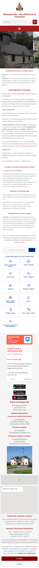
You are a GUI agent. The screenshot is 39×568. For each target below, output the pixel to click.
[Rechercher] (35, 22)
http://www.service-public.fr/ (24, 240)
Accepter (19, 558)
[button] (20, 29)
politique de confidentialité (26, 553)
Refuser (19, 564)
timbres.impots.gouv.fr (29, 146)
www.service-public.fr (19, 94)
